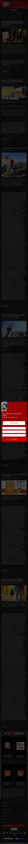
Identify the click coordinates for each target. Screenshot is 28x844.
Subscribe (14, 439)
